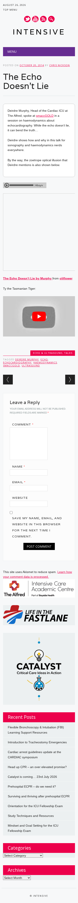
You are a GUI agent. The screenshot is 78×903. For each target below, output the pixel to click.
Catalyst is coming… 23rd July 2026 (32, 776)
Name (18, 466)
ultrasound (31, 365)
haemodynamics (45, 362)
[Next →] (70, 379)
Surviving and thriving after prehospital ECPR (39, 796)
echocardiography (17, 362)
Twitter (27, 19)
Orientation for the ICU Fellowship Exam (35, 806)
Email (19, 482)
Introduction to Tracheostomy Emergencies (37, 742)
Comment (23, 424)
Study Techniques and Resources (31, 816)
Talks (68, 353)
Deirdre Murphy (27, 359)
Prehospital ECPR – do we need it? (32, 786)
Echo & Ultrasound (47, 353)
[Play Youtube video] (39, 316)
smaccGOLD (45, 115)
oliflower (66, 278)
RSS (43, 19)
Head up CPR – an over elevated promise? (37, 767)
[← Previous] (8, 379)
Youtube (35, 19)
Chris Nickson (59, 65)
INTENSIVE (39, 32)
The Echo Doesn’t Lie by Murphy (27, 278)
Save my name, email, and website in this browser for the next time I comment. (37, 527)
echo (44, 359)
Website (20, 498)
